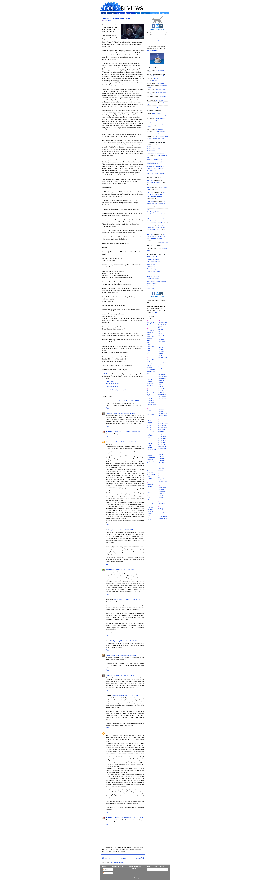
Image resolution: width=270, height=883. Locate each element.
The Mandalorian (162, 329)
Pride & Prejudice (152, 283)
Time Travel (150, 288)
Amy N (149, 187)
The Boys (149, 364)
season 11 (113, 384)
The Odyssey (159, 100)
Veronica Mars (162, 482)
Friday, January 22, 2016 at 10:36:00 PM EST (124, 569)
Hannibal (149, 455)
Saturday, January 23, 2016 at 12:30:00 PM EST (126, 599)
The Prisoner (162, 396)
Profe (107, 413)
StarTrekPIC (162, 441)
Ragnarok (161, 410)
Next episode (110, 381)
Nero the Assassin (160, 348)
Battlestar (150, 362)
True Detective (162, 460)
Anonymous (150, 201)
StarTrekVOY (162, 447)
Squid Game (161, 433)
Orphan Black (162, 363)
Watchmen (161, 489)
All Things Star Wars (153, 259)
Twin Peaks (161, 462)
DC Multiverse (151, 264)
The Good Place (151, 449)
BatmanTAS (150, 360)
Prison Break (162, 394)
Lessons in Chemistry (150, 512)
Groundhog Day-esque (153, 269)
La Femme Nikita (150, 499)
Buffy (148, 373)
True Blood (161, 458)
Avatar (149, 354)
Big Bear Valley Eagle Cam (154, 159)
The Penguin (162, 378)
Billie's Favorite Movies (154, 262)
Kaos (148, 492)
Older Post (140, 858)
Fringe (149, 434)
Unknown (108, 442)
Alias (148, 344)
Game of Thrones (149, 444)
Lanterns (149, 502)
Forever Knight (151, 432)
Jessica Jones (150, 484)
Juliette (108, 655)
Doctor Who (150, 399)
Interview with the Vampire (151, 470)
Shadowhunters (162, 425)
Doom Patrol (150, 403)
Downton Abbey (151, 404)
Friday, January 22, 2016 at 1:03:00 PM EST (124, 442)
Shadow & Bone (163, 423)
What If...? (161, 495)
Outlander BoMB (161, 368)
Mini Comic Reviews (153, 276)
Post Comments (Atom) (117, 862)
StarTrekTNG (162, 445)
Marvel (149, 274)
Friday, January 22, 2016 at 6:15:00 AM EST (122, 413)
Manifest (160, 332)
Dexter (149, 397)
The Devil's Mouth (161, 90)
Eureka (149, 410)
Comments (107, 873)
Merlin (160, 334)
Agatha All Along (150, 333)
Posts (106, 869)
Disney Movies (151, 266)
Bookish (149, 367)
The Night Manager (161, 352)
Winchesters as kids (129, 390)
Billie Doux (105, 374)
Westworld (161, 493)
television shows (162, 39)
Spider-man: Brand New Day (156, 93)
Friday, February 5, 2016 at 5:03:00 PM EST (123, 655)
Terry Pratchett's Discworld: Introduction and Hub (155, 163)
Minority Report (160, 118)
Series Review (160, 83)
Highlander (150, 459)
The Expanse (150, 414)
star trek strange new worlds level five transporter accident (156, 194)
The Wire (161, 497)
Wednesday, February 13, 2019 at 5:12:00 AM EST (124, 733)
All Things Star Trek (153, 257)
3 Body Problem (151, 323)
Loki (148, 515)
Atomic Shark (159, 129)
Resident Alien (162, 413)
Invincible (150, 473)
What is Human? (156, 113)
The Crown (150, 385)
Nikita (160, 355)
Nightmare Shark (160, 131)
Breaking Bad (151, 371)
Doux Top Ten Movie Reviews (155, 168)
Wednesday (161, 491)
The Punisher (162, 398)
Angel (148, 350)
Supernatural (119, 390)
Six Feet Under (162, 427)
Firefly (149, 424)
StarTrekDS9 (162, 437)
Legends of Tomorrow (150, 509)
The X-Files (161, 503)
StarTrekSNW (162, 443)
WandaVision (162, 487)
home (112, 386)
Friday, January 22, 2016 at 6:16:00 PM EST (120, 530)
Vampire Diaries (163, 476)
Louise (108, 733)
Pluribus (160, 386)
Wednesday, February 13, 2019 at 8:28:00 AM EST (129, 817)
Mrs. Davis (161, 341)
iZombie (149, 478)
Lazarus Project (151, 504)
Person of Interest (161, 381)
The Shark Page (151, 286)
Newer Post (106, 858)
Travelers (161, 456)
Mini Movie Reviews (153, 279)
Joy (148, 226)
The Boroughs (151, 369)
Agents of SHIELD (150, 339)
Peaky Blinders (162, 376)
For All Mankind (149, 429)
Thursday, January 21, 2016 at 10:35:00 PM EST (127, 401)
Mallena (108, 569)
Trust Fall (155, 78)
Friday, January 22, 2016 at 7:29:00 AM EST (127, 431)
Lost (148, 517)
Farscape (149, 422)
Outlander (161, 365)
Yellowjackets (162, 509)
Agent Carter (150, 336)
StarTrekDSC (162, 439)
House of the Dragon (150, 462)
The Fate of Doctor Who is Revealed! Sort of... (154, 150)
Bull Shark (159, 134)
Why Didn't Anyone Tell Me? (157, 156)
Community (150, 381)
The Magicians (162, 322)
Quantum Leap (162, 404)
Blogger (138, 878)
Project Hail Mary (161, 107)
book (157, 41)
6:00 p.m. (155, 81)
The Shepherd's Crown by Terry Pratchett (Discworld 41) (157, 137)
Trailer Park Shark (161, 116)
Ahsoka (149, 342)
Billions (149, 366)
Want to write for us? (135, 866)
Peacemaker (161, 375)
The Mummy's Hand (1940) (157, 121)
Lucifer (149, 519)
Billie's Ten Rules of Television (156, 173)
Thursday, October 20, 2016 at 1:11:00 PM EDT (125, 695)
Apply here (154, 312)
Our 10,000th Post (152, 171)
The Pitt (160, 384)
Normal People (162, 357)
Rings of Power (162, 415)
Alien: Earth (150, 346)
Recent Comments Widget (164, 242)
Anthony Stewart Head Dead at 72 (156, 153)
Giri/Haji (149, 447)
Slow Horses (162, 429)
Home (123, 858)
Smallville (161, 431)
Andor (149, 348)
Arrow (149, 352)
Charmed (149, 379)
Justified (149, 486)
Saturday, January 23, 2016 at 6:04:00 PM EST (123, 641)
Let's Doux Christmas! (153, 271)
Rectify (160, 412)
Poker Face (161, 388)
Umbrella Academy (161, 469)
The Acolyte (150, 330)
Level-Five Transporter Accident (156, 76)
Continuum (150, 383)
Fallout (149, 420)
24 (147, 325)
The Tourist (161, 454)
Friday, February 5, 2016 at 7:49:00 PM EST (122, 675)
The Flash (150, 426)
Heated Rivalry (151, 457)
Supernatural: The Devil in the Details (116, 18)
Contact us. (135, 868)
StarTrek (160, 435)
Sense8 (160, 421)
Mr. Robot (161, 340)
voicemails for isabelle (153, 182)
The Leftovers (151, 506)
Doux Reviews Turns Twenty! (155, 166)
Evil (148, 412)
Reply (107, 408)
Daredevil (150, 391)
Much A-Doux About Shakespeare (156, 281)
